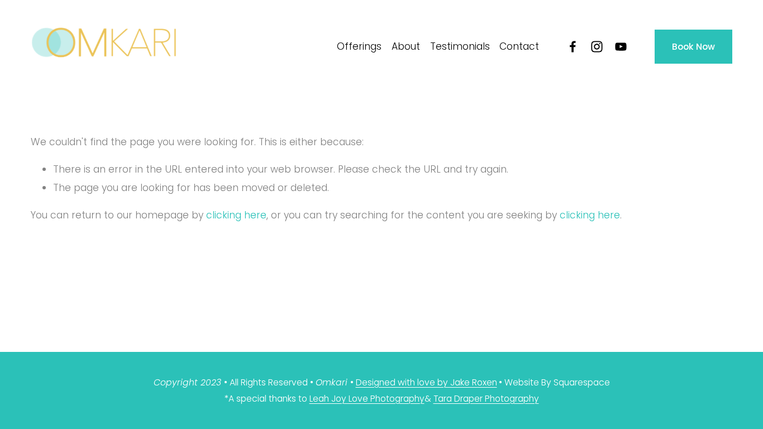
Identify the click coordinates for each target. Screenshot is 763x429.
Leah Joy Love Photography (367, 398)
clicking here (236, 215)
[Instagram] (597, 47)
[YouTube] (621, 47)
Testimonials (460, 46)
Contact (519, 46)
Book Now (693, 47)
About (406, 46)
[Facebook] (573, 47)
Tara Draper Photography (486, 398)
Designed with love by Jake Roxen (426, 382)
